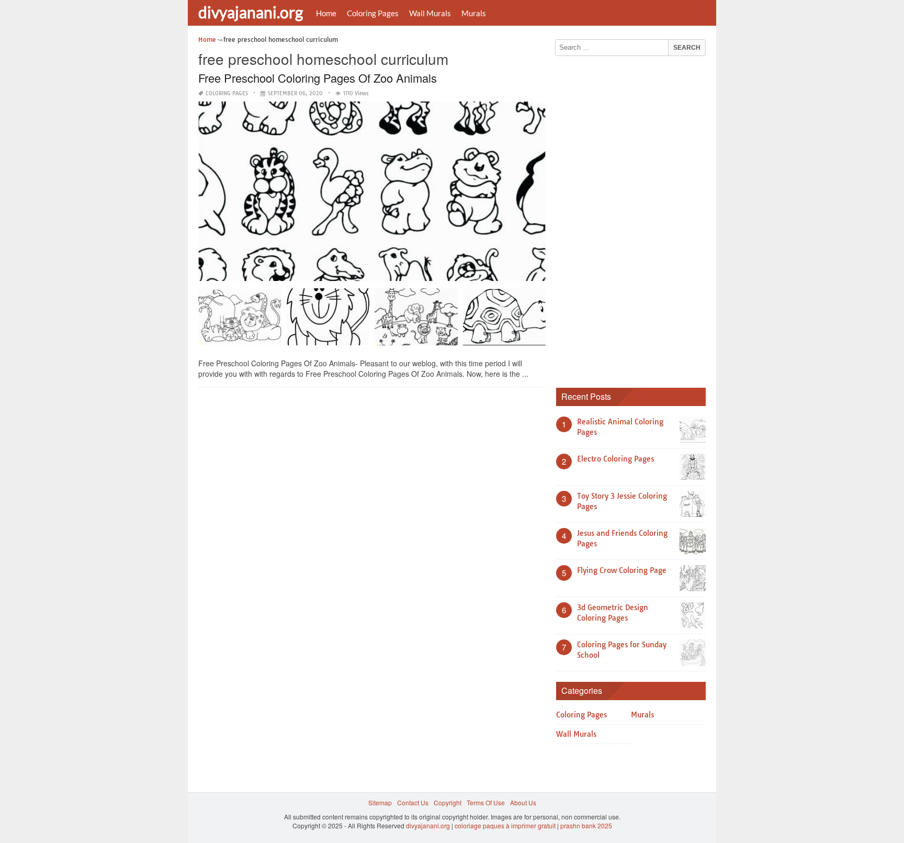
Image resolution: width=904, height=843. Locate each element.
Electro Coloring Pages (615, 459)
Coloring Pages (373, 13)
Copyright (447, 802)
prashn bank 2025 (586, 825)
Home (326, 13)
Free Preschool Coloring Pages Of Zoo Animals (317, 78)
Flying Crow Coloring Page (621, 570)
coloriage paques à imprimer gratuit (505, 825)
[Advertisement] (634, 218)
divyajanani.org (250, 12)
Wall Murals (430, 13)
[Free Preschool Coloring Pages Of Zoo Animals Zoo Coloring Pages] (328, 320)
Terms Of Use (486, 802)
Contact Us (412, 802)
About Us (523, 802)
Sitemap (380, 802)
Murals (473, 13)
